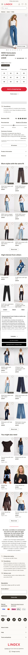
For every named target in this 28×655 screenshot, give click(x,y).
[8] (19, 50)
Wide (12, 11)
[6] (16, 50)
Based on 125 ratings (21, 122)
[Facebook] (8, 619)
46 (24, 77)
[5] (14, 50)
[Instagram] (2, 619)
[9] (21, 50)
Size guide (24, 69)
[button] (14, 31)
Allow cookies (14, 340)
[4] (12, 50)
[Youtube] (19, 619)
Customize (13, 336)
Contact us (7, 648)
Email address (5, 589)
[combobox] (14, 8)
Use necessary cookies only (14, 344)
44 (17, 77)
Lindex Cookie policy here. (18, 331)
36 (17, 73)
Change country (15, 651)
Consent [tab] (5, 309)
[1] (7, 50)
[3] (10, 50)
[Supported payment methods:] (14, 609)
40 (4, 77)
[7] (18, 50)
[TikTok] (14, 619)
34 (10, 73)
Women (3, 11)
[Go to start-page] (8, 4)
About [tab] (22, 309)
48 (4, 82)
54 (24, 82)
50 (10, 82)
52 (17, 82)
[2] (9, 50)
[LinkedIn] (25, 619)
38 (24, 73)
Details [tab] (14, 309)
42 (10, 77)
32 (4, 73)
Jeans (8, 11)
